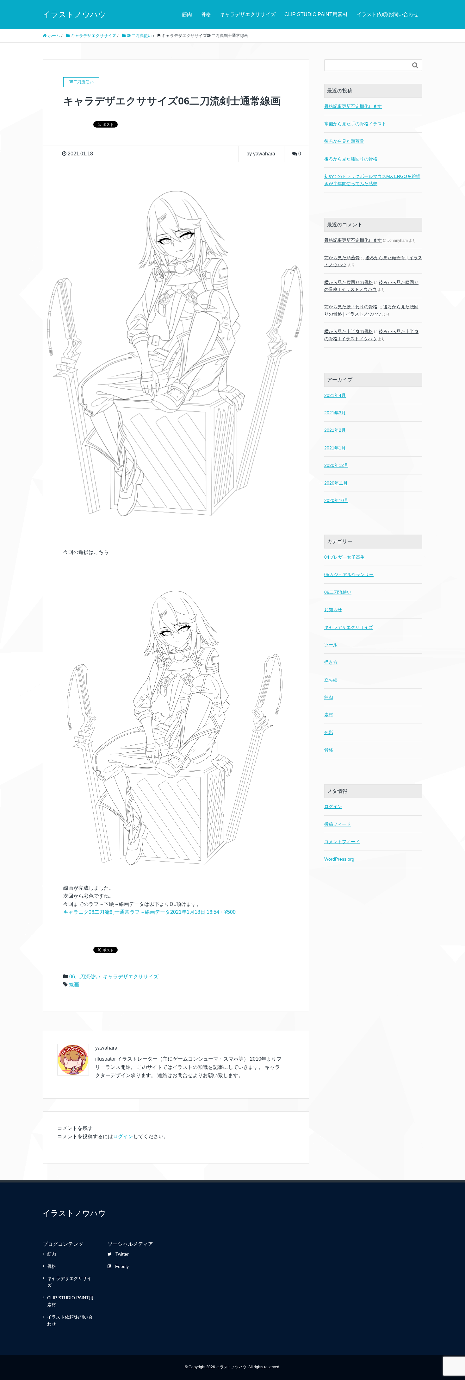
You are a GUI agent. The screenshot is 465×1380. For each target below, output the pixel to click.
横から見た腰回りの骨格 (348, 282)
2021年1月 (335, 447)
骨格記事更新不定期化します (353, 106)
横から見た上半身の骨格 (348, 331)
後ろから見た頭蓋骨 (344, 141)
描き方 (331, 662)
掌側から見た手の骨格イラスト (355, 123)
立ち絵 (331, 679)
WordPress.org (339, 859)
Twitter (122, 1254)
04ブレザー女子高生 (344, 557)
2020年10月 (336, 500)
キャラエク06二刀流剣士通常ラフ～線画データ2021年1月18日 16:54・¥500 (149, 912)
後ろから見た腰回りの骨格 (350, 158)
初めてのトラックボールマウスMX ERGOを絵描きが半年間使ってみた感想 (372, 180)
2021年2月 (335, 430)
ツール (331, 644)
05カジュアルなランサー (349, 574)
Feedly (122, 1266)
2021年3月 (335, 412)
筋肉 (187, 14)
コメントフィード (342, 841)
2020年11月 (336, 483)
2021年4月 (335, 395)
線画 (74, 984)
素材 (328, 714)
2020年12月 (336, 465)
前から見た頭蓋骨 (342, 257)
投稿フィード (337, 824)
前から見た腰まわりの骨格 (350, 306)
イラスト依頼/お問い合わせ (387, 14)
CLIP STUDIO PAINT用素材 (316, 14)
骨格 (206, 14)
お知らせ (333, 609)
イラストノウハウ (74, 14)
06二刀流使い (84, 976)
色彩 (328, 732)
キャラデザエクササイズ (248, 14)
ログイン (123, 1136)
